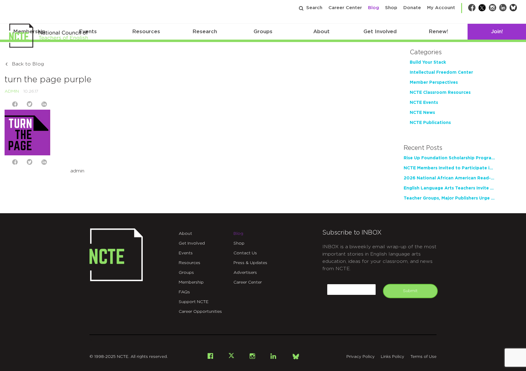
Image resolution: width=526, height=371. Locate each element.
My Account (441, 7)
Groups (263, 31)
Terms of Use (423, 357)
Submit (410, 291)
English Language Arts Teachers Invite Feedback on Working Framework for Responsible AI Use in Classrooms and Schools (449, 188)
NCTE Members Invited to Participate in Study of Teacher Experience (449, 168)
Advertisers (245, 272)
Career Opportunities (200, 311)
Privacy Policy (360, 357)
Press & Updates (250, 263)
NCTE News (422, 113)
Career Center (345, 7)
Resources (146, 31)
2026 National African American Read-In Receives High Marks (449, 178)
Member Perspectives (434, 82)
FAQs (184, 292)
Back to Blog (28, 64)
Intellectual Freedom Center (441, 72)
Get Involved (380, 31)
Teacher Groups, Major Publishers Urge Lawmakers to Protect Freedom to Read (449, 198)
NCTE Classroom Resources (440, 92)
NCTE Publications (430, 123)
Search (314, 7)
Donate (412, 7)
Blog (373, 7)
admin (12, 91)
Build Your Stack (428, 62)
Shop (391, 7)
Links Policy (392, 357)
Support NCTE (194, 302)
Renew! (438, 31)
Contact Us (245, 253)
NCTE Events (424, 103)
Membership (191, 282)
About (321, 31)
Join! (497, 31)
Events (186, 253)
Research (204, 31)
